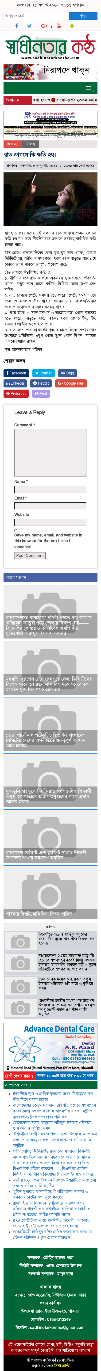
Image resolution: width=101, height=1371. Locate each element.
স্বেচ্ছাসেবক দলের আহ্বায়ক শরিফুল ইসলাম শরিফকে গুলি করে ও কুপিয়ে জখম (66, 983)
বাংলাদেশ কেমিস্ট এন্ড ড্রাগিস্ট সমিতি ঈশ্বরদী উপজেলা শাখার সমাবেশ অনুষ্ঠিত (46, 855)
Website (21, 514)
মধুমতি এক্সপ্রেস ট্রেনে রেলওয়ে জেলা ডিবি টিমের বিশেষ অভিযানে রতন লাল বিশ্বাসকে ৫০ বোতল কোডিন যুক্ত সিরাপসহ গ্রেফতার (49, 684)
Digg (69, 373)
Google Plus (73, 383)
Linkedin (17, 383)
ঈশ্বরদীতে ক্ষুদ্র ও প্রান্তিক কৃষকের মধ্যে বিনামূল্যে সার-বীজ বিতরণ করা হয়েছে (67, 939)
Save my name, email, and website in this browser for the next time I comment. (48, 541)
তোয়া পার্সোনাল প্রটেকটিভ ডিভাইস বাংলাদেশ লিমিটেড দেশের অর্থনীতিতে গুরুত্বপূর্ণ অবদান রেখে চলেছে (45, 740)
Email (20, 498)
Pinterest (18, 393)
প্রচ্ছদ (14, 144)
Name (21, 481)
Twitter (45, 373)
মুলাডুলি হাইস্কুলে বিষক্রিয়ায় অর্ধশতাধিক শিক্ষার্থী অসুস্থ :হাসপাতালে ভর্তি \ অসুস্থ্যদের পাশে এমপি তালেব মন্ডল (48, 796)
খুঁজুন (83, 16)
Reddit (43, 383)
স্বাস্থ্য (32, 144)
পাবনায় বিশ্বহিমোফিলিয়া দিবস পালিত (39, 914)
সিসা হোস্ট (62, 1365)
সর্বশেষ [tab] (50, 927)
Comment (24, 425)
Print (43, 393)
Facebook (17, 373)
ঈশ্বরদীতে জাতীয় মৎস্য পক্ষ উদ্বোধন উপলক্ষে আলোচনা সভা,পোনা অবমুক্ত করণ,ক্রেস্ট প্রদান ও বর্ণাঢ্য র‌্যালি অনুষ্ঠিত (67, 1007)
